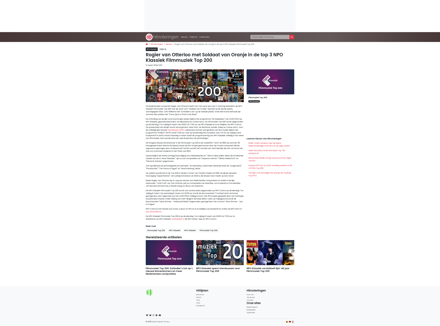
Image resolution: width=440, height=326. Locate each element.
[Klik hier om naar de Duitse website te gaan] (290, 322)
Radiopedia (251, 310)
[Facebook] (147, 315)
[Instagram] (153, 315)
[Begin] (147, 44)
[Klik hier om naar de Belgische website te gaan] (287, 322)
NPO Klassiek (152, 49)
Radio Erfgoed (157, 321)
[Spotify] (156, 315)
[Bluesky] (150, 315)
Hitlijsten (194, 37)
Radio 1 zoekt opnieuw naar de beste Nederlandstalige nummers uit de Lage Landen (269, 144)
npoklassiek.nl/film (176, 130)
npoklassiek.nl (178, 219)
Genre (198, 297)
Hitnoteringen (157, 44)
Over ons (250, 294)
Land (198, 303)
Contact (250, 300)
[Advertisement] (213, 16)
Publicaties (204, 37)
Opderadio (251, 312)
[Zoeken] (291, 37)
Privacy (167, 321)
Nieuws (184, 37)
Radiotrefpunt (252, 307)
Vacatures (251, 297)
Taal (198, 300)
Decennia (200, 294)
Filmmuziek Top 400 (257, 97)
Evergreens (200, 305)
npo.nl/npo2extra (154, 211)
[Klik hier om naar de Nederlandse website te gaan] (293, 322)
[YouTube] (159, 315)
